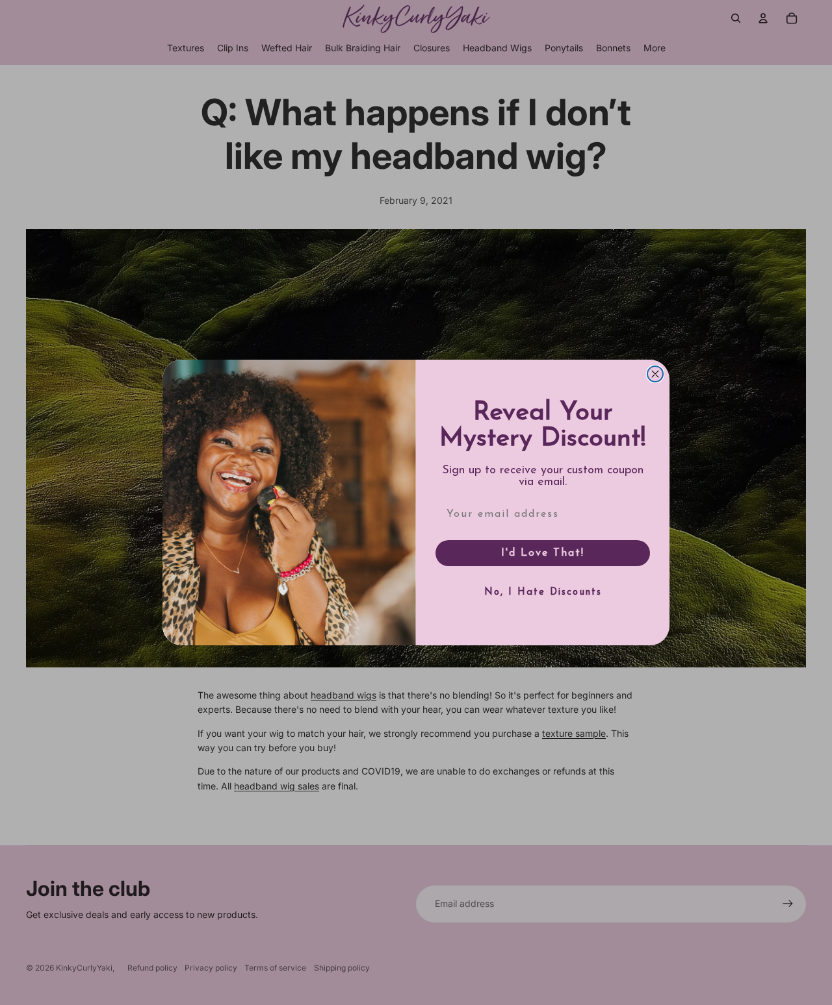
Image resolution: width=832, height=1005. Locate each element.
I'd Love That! (542, 553)
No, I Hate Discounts (543, 592)
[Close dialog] (655, 374)
